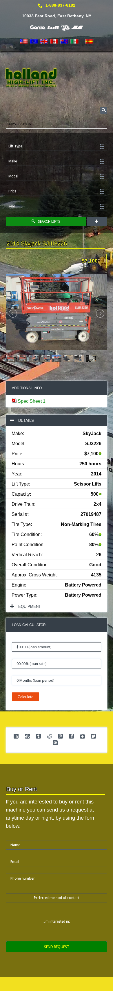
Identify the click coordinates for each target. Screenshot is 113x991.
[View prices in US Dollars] (23, 41)
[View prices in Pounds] (44, 41)
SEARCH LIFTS (49, 222)
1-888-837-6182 (60, 5)
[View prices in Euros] (34, 41)
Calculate (25, 697)
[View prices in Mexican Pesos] (74, 41)
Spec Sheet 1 (31, 401)
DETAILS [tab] (26, 420)
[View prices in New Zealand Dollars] (64, 41)
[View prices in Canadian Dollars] (54, 41)
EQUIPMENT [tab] (29, 606)
